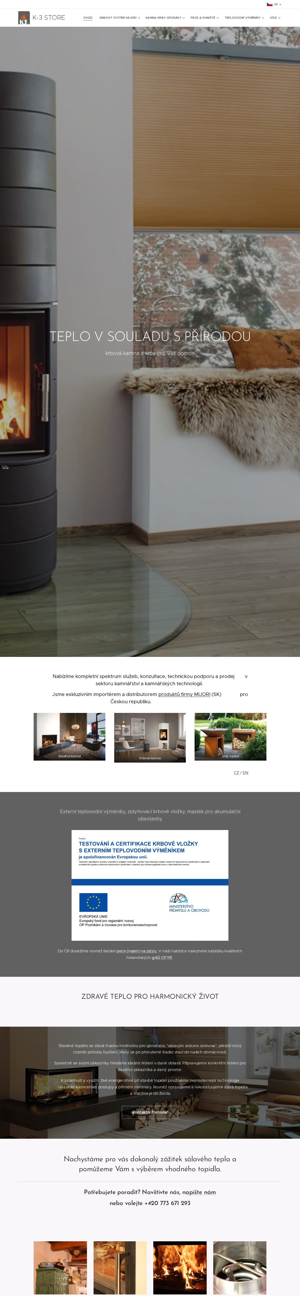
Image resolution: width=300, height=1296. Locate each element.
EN (245, 772)
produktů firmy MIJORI (184, 694)
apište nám (201, 1192)
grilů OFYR (162, 957)
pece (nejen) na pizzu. (136, 950)
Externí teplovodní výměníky (92, 811)
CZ (236, 772)
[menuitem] (89, 17)
